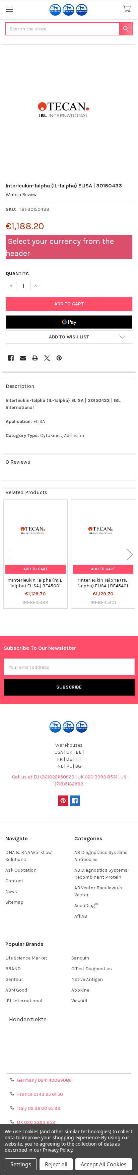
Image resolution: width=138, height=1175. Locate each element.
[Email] (23, 358)
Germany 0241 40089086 (44, 1080)
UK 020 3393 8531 (37, 1122)
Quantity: (17, 273)
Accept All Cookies (104, 1164)
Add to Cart (35, 569)
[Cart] (128, 9)
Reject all (56, 1164)
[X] (47, 358)
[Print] (35, 358)
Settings (20, 1164)
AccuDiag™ (86, 905)
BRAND (13, 969)
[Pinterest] (59, 358)
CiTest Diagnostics (91, 969)
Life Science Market (26, 958)
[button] (69, 337)
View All (79, 1001)
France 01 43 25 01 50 (40, 1094)
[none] (69, 111)
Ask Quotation (21, 870)
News (11, 891)
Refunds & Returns (69, 1058)
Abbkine (80, 990)
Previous (8, 554)
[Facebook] (11, 358)
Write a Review (21, 194)
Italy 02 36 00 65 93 (38, 1108)
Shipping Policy (69, 1050)
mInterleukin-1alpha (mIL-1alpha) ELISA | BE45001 (35, 583)
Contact (14, 881)
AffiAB (80, 916)
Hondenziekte (28, 1019)
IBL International (23, 1001)
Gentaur (14, 979)
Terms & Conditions (69, 1042)
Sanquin (80, 958)
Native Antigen (87, 979)
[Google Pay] (69, 322)
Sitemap (14, 902)
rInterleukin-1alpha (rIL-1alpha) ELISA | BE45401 (103, 583)
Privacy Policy (69, 1066)
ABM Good (16, 990)
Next (129, 554)
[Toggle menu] (9, 9)
